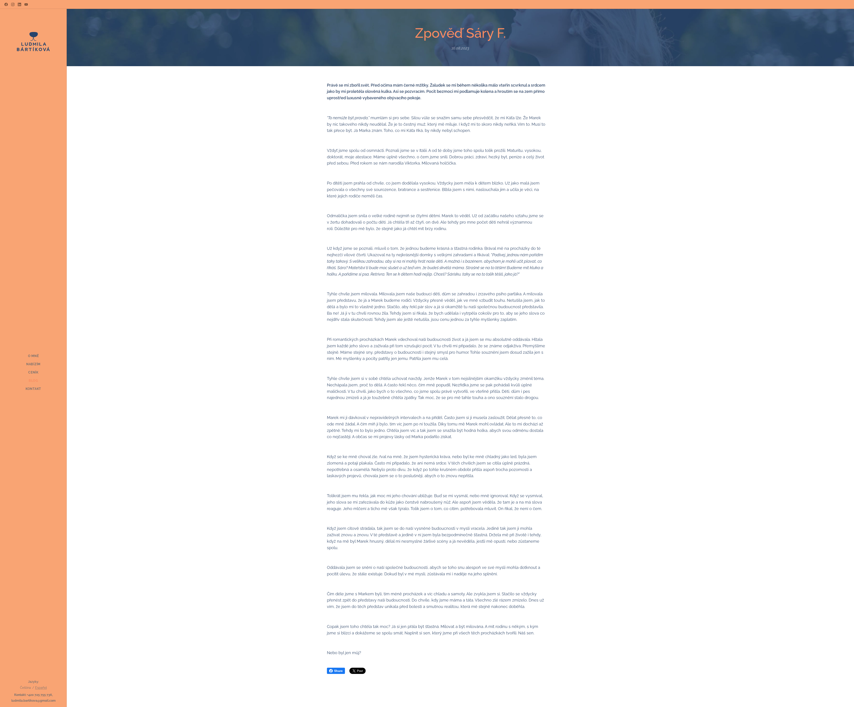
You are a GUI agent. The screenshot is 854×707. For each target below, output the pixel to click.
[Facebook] (6, 4)
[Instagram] (13, 4)
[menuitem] (33, 356)
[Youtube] (26, 4)
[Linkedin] (19, 4)
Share (338, 671)
